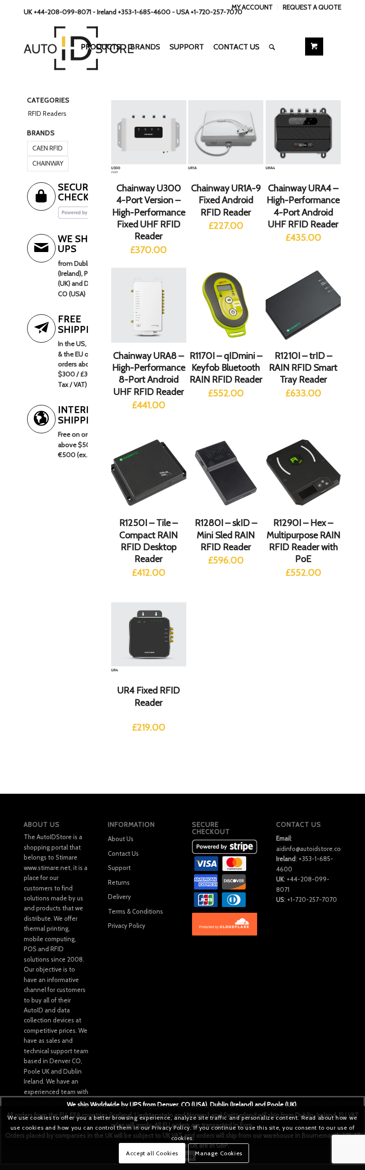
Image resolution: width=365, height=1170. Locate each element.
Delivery (119, 896)
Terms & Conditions (135, 911)
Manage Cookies (218, 1153)
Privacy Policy (126, 925)
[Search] (272, 47)
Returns (119, 882)
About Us (121, 838)
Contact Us (123, 853)
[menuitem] (252, 7)
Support (119, 867)
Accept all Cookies (152, 1153)
